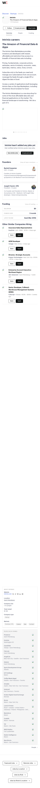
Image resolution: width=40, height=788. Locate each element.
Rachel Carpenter (10, 168)
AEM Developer (14, 241)
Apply (19, 235)
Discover (5, 14)
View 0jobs (32, 28)
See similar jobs (13, 153)
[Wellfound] (4, 3)
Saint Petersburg (9, 600)
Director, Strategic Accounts (19, 255)
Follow (9, 28)
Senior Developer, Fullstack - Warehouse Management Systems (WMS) (21, 290)
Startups (13, 14)
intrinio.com (8, 594)
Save (11, 235)
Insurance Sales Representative (20, 228)
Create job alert (20, 28)
